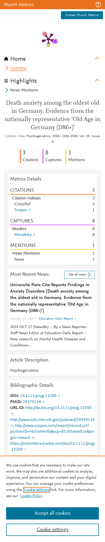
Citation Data (14, 136)
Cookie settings (36, 490)
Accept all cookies (53, 513)
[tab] (52, 57)
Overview (18, 68)
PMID (15, 402)
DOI (14, 396)
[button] (98, 5)
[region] (52, 499)
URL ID (16, 408)
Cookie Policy (31, 496)
